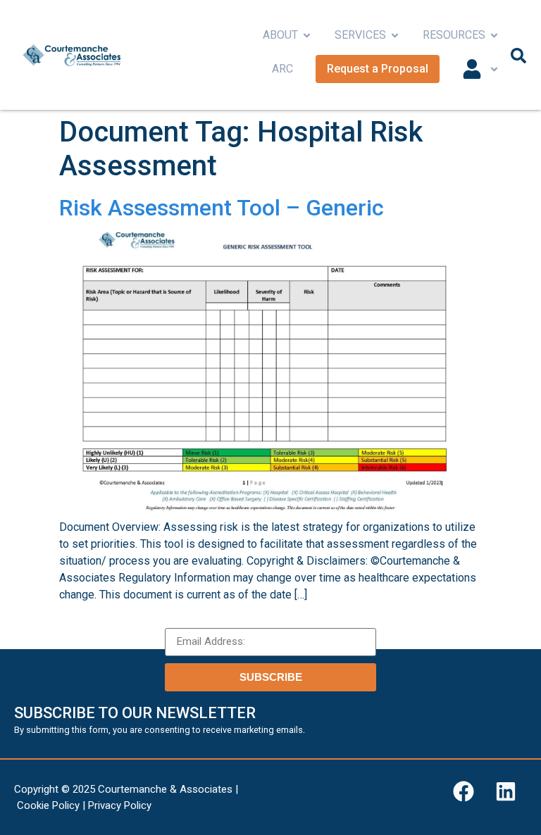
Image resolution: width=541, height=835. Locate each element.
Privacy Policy (119, 805)
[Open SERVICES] (395, 35)
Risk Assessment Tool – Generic (221, 207)
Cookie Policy (48, 805)
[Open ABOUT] (306, 35)
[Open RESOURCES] (494, 35)
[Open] (494, 69)
